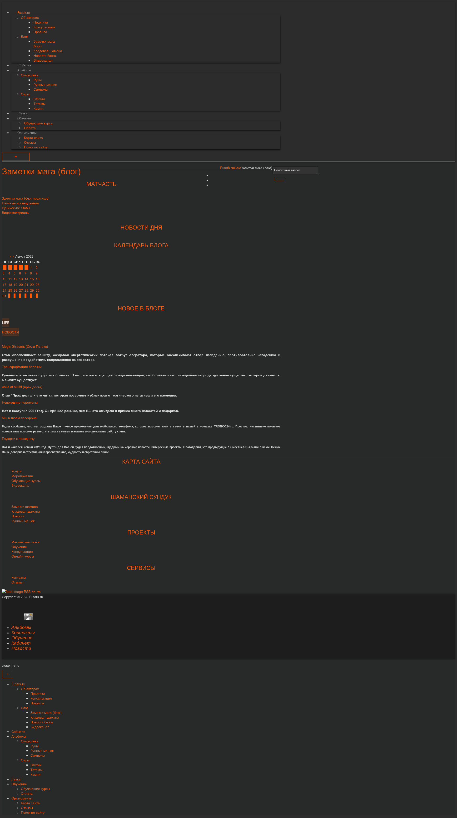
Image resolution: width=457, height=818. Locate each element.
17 (4, 284)
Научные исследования (20, 203)
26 (15, 290)
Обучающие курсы (25, 480)
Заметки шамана (24, 506)
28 (10, 267)
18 (10, 284)
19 (15, 284)
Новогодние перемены (20, 402)
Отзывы (17, 582)
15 (32, 278)
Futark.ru (227, 167)
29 (15, 267)
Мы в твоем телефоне (19, 417)
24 (4, 290)
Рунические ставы (16, 207)
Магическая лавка (25, 541)
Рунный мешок (23, 520)
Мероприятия (22, 475)
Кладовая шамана (25, 511)
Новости (17, 516)
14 (26, 278)
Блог (237, 167)
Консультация (22, 551)
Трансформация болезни (22, 366)
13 (21, 278)
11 (10, 278)
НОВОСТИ (10, 332)
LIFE (5, 322)
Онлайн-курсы (22, 556)
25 (10, 290)
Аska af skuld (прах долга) (22, 386)
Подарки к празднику (18, 438)
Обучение (19, 546)
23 (38, 284)
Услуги (16, 471)
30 (21, 267)
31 (26, 267)
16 (38, 278)
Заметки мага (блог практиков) (26, 198)
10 (4, 278)
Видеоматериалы (15, 212)
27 (4, 267)
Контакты (18, 577)
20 (21, 284)
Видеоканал (20, 485)
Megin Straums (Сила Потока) (25, 346)
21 (26, 284)
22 (32, 284)
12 (15, 278)
